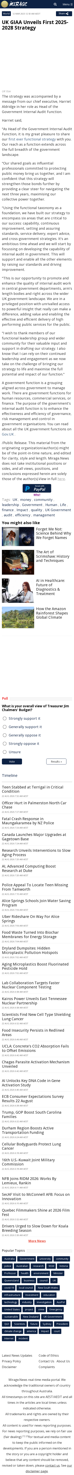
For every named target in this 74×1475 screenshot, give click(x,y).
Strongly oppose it (24, 743)
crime (41, 1309)
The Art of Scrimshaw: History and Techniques (52, 556)
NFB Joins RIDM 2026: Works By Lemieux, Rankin (29, 1180)
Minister (58, 1273)
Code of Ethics (49, 1355)
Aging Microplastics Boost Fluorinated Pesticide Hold (35, 966)
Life (63, 504)
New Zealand (31, 1316)
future (34, 1324)
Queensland (11, 1280)
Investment (31, 1295)
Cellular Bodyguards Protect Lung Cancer (31, 1146)
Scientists (19, 1324)
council (44, 1280)
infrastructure (12, 1295)
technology (10, 1302)
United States (12, 1309)
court (57, 1331)
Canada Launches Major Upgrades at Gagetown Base (34, 836)
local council (26, 1287)
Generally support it (25, 726)
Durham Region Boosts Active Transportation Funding (28, 1130)
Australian (22, 1266)
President (62, 1324)
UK (15, 499)
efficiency (22, 515)
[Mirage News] (14, 4)
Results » (56, 761)
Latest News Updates (17, 1355)
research (38, 1266)
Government (32, 504)
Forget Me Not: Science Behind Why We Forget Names (53, 533)
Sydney (47, 1324)
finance (8, 510)
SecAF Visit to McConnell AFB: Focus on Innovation (36, 1196)
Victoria (63, 1266)
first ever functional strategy (32, 139)
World (6, 13)
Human (51, 504)
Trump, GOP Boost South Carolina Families (31, 1114)
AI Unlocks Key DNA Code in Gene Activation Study (31, 1083)
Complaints (47, 1367)
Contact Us (46, 1361)
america (31, 1331)
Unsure (15, 752)
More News (37, 1241)
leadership (10, 504)
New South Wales (48, 1287)
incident (23, 1338)
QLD (6, 1324)
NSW (51, 1266)
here (61, 478)
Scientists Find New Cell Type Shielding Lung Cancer (36, 1016)
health (24, 1273)
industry (27, 1302)
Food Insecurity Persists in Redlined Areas (33, 1032)
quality (36, 510)
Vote (12, 761)
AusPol (61, 1302)
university (45, 1258)
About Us (63, 1361)
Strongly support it (24, 718)
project (29, 1309)
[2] (27, 1436)
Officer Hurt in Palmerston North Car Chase (34, 805)
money (25, 499)
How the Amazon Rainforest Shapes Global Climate (52, 613)
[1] (23, 1436)
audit (8, 515)
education (49, 1295)
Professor (10, 1273)
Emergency (56, 1309)
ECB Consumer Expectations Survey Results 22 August (33, 1098)
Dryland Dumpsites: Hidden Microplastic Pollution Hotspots (30, 950)
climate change (13, 1331)
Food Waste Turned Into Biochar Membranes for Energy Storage (30, 934)
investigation (44, 1302)
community (43, 499)
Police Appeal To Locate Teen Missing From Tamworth (35, 887)
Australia (9, 1258)
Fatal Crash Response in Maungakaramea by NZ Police (28, 821)
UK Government (58, 510)
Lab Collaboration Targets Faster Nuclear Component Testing (31, 985)
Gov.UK (8, 434)
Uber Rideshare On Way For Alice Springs (30, 918)
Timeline (9, 775)
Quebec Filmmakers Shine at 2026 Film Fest (36, 1212)
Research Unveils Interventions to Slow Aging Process (36, 852)
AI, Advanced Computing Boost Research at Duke (29, 868)
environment (41, 1273)
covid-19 (9, 1287)
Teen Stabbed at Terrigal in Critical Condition (32, 789)
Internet (8, 1338)
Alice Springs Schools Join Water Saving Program (36, 903)
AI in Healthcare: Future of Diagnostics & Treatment (50, 587)
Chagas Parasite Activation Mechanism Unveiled (36, 1064)
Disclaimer (9, 1367)
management (44, 515)
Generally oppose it (25, 735)
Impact (22, 510)
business (29, 1280)
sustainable (11, 1316)
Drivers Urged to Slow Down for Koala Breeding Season (35, 1228)
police (7, 1266)
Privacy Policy (11, 1361)
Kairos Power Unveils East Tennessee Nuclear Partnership (34, 1001)
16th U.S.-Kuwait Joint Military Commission (28, 1162)
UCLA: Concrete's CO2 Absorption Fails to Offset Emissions (35, 1048)
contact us (52, 1465)
